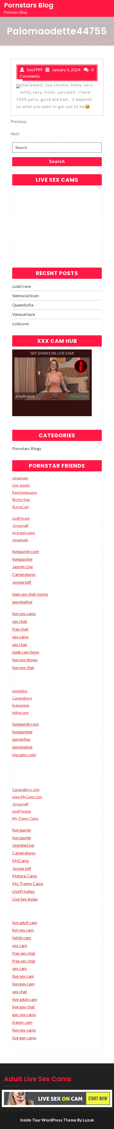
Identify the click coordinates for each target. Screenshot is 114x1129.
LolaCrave (21, 286)
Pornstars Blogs (26, 448)
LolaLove (20, 323)
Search (57, 161)
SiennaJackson (25, 295)
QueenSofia (22, 304)
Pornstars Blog (28, 5)
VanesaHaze (23, 314)
